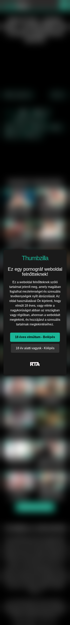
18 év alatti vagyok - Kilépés (35, 348)
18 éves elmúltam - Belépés (35, 337)
